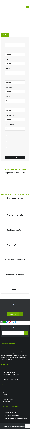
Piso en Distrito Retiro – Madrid (10, 379)
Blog (4, 392)
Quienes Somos (6, 401)
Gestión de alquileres (15, 230)
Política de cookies (7, 397)
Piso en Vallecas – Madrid (9, 372)
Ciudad (6, 59)
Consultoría (15, 289)
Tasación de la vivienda (15, 275)
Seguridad (9, 146)
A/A (7, 134)
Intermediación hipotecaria (15, 260)
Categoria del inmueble (11, 78)
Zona (6, 50)
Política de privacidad (8, 399)
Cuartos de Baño (9, 124)
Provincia (7, 68)
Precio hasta (8, 96)
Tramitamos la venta (15, 215)
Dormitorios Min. (9, 105)
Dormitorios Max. (9, 115)
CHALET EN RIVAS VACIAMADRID (11, 374)
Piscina (8, 140)
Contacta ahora (12, 314)
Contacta (5, 394)
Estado (7, 40)
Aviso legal (5, 390)
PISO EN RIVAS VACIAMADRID (10, 370)
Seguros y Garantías (15, 245)
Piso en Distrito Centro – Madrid (10, 377)
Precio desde (8, 87)
